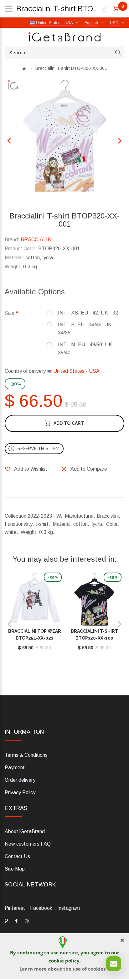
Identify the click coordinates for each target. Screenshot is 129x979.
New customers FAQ (28, 844)
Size (9, 313)
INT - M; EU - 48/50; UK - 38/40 (86, 348)
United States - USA (76, 371)
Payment (15, 767)
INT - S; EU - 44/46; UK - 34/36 (86, 328)
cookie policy (64, 960)
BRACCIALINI (37, 239)
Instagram (68, 908)
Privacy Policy (20, 792)
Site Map (15, 868)
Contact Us (17, 856)
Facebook (41, 908)
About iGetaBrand (25, 831)
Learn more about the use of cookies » (64, 969)
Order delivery (20, 780)
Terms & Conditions (26, 755)
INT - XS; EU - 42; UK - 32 (88, 312)
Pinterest (15, 908)
